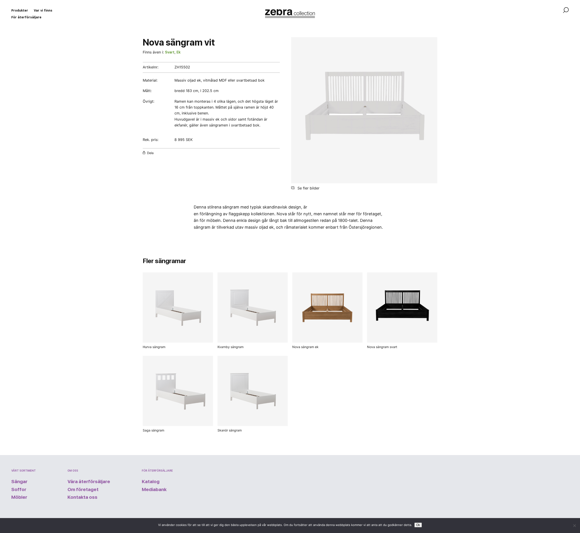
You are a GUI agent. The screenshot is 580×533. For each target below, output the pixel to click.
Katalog (151, 481)
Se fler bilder (307, 188)
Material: (150, 80)
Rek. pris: (150, 139)
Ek (178, 52)
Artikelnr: (150, 67)
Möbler (19, 497)
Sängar (19, 481)
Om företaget (83, 489)
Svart (169, 52)
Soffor (18, 489)
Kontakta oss (82, 497)
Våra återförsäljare (89, 481)
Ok (418, 525)
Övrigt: (148, 101)
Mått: (147, 90)
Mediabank (154, 489)
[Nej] (574, 525)
